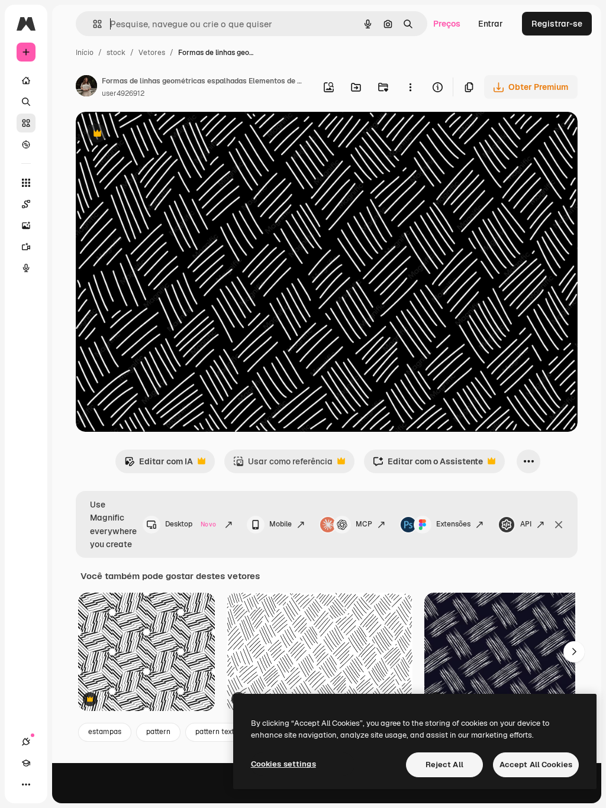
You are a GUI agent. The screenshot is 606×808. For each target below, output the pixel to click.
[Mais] (26, 784)
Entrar (490, 23)
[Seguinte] (574, 652)
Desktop (190, 524)
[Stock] (26, 123)
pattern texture (220, 731)
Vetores (151, 52)
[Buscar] (26, 101)
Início (85, 52)
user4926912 (123, 93)
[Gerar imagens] (26, 225)
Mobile (280, 524)
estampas (104, 731)
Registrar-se (556, 23)
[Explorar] (26, 144)
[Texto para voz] (26, 267)
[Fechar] (558, 524)
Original (151, 134)
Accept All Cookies (535, 764)
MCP (364, 524)
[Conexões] (26, 741)
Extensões (453, 524)
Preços (446, 23)
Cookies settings (283, 764)
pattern (158, 731)
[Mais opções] (410, 87)
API (525, 524)
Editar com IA (158, 464)
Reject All (444, 764)
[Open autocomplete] (92, 24)
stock (116, 52)
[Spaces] (26, 204)
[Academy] (26, 763)
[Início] (26, 80)
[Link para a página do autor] (86, 87)
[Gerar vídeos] (26, 246)
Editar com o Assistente (428, 464)
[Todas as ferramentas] (26, 182)
